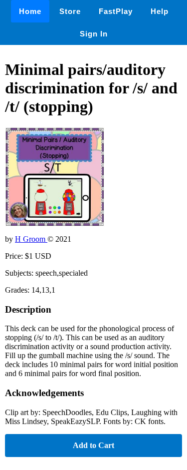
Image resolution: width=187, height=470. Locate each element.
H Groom (31, 239)
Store (70, 11)
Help (160, 11)
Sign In (94, 33)
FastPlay (116, 11)
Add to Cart (93, 445)
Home (30, 11)
